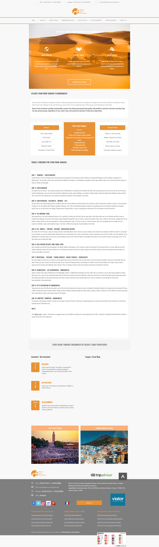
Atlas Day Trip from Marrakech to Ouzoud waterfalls (109, 519)
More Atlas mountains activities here (73, 525)
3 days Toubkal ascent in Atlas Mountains (74, 519)
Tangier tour (37, 314)
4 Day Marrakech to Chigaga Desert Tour (41, 525)
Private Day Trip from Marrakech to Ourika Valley (109, 525)
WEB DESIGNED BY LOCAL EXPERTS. (70, 532)
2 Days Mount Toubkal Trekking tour (73, 515)
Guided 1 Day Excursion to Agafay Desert (107, 515)
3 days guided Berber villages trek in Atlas (74, 522)
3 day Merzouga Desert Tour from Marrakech (42, 515)
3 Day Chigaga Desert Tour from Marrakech (41, 519)
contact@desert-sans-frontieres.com (49, 487)
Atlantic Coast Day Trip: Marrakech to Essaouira (109, 522)
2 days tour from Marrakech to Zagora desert (42, 522)
